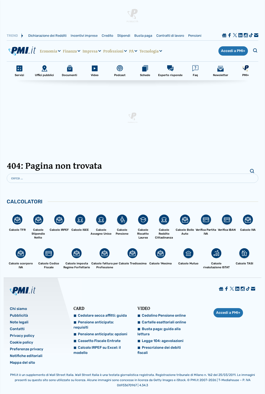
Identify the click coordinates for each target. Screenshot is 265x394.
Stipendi (123, 36)
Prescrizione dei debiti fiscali (159, 350)
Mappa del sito (22, 362)
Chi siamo (18, 309)
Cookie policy (21, 342)
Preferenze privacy (26, 349)
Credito (107, 36)
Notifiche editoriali (26, 356)
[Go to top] (225, 377)
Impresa (90, 51)
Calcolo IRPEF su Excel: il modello (97, 350)
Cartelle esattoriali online (164, 322)
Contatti (17, 329)
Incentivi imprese (84, 36)
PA (131, 51)
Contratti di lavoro (170, 36)
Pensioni (194, 36)
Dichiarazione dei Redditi (47, 36)
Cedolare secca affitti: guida (102, 315)
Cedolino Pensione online (164, 315)
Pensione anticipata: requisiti (93, 325)
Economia (48, 51)
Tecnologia (149, 51)
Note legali (19, 322)
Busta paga (143, 36)
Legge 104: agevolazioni (162, 341)
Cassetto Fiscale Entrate (99, 341)
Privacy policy (22, 335)
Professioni (113, 51)
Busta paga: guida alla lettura (159, 331)
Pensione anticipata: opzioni (102, 334)
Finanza (70, 51)
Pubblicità (19, 315)
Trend (12, 36)
